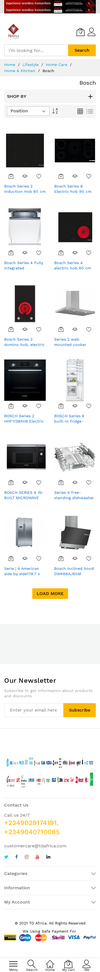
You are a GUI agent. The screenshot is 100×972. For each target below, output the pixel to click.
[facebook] (16, 857)
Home (10, 64)
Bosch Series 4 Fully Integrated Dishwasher (23, 268)
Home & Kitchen (20, 70)
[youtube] (37, 857)
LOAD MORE (50, 593)
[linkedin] (48, 857)
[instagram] (27, 857)
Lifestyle (31, 64)
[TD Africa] (14, 32)
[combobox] (36, 50)
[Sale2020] (50, 6)
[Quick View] (25, 176)
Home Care (57, 64)
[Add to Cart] (11, 176)
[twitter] (6, 857)
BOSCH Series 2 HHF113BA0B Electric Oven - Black (24, 421)
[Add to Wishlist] (39, 176)
